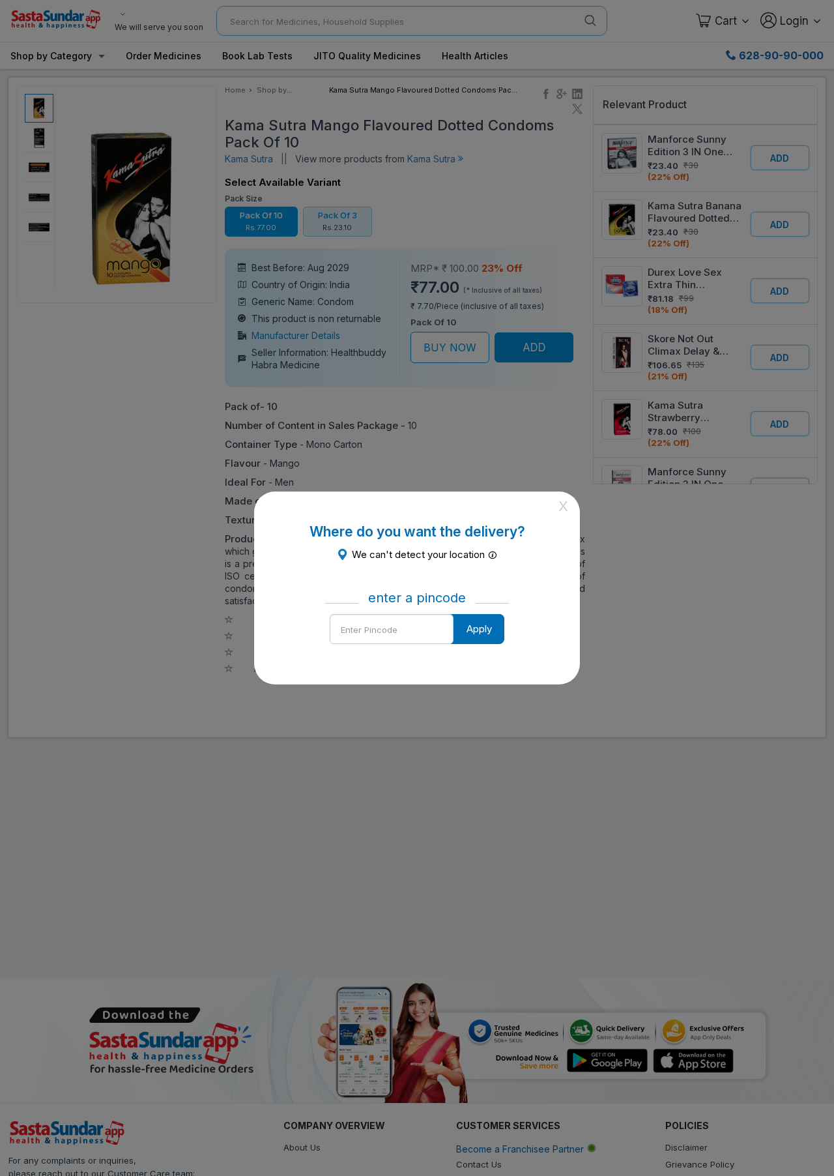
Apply (479, 629)
